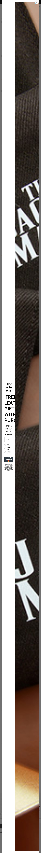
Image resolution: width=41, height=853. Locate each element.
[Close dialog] (36, 2)
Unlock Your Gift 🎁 (8, 459)
